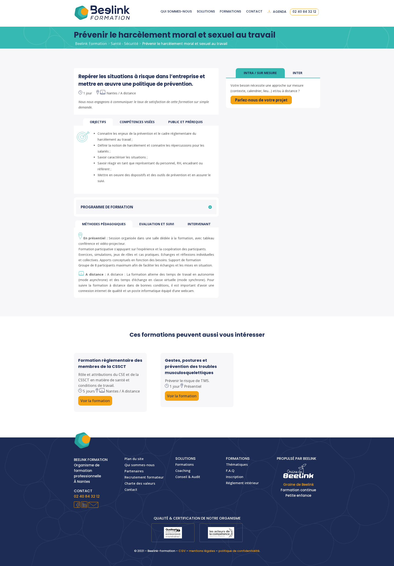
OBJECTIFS (98, 122)
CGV (182, 551)
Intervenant (199, 224)
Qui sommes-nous (176, 12)
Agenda (279, 12)
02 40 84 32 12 (304, 12)
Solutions (206, 12)
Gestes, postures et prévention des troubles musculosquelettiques (191, 366)
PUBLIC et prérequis (185, 122)
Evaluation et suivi (156, 224)
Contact (254, 12)
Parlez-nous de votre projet (261, 100)
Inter (297, 73)
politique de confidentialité (238, 551)
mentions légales (202, 551)
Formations (230, 12)
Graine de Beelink (298, 484)
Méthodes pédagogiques (104, 224)
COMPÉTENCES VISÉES (137, 122)
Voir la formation (95, 400)
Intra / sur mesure (260, 73)
